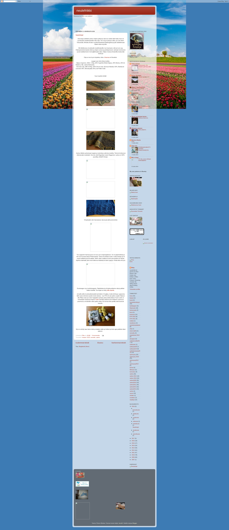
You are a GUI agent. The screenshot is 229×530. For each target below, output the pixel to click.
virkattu (132, 395)
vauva (131, 393)
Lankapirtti (135, 104)
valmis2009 (133, 380)
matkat (132, 321)
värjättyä (132, 399)
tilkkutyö (132, 369)
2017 (133, 438)
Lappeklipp (135, 93)
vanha (131, 391)
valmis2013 (133, 387)
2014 (133, 445)
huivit (88, 337)
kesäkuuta (136, 430)
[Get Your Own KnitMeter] (137, 234)
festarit (84, 337)
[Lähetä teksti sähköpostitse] (102, 335)
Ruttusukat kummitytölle (138, 88)
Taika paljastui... (142, 129)
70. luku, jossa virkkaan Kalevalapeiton (144, 159)
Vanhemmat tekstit (118, 343)
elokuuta (135, 421)
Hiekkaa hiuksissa (143, 118)
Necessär (140, 94)
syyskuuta (136, 417)
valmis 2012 (133, 376)
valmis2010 (133, 382)
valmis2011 (133, 384)
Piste (133, 141)
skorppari (132, 338)
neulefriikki (84, 10)
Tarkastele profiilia (135, 289)
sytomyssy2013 (134, 364)
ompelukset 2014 (134, 335)
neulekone (133, 323)
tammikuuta (136, 434)
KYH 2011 (132, 318)
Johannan (107, 57)
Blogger (135, 523)
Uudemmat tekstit (82, 343)
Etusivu (100, 343)
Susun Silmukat (136, 75)
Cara (131, 296)
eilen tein (134, 146)
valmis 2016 (133, 378)
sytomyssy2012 (134, 360)
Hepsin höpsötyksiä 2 (138, 87)
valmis (98, 337)
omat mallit (133, 331)
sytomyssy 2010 (134, 356)
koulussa (132, 314)
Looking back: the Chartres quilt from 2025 (144, 66)
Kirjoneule (132, 308)
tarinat (131, 367)
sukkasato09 (133, 346)
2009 (133, 457)
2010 (133, 455)
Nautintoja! (79, 35)
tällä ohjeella (110, 290)
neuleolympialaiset (135, 325)
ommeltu (93, 337)
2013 (133, 447)
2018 (133, 406)
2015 (133, 443)
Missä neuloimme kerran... (140, 116)
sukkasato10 (133, 349)
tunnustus (132, 371)
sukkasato (132, 344)
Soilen (97, 299)
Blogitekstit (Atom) (84, 346)
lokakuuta (136, 413)
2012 (133, 450)
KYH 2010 (132, 316)
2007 (133, 459)
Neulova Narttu (136, 140)
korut (131, 312)
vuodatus (132, 397)
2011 (133, 452)
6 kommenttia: (96, 335)
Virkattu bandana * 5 (143, 77)
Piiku (133, 267)
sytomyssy (133, 354)
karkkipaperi (133, 306)
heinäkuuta (136, 423)
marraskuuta (136, 410)
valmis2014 (133, 389)
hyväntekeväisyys (135, 302)
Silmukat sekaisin (137, 128)
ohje (131, 328)
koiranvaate (133, 310)
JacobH (121, 523)
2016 (133, 440)
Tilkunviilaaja (136, 63)
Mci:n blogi (135, 157)
